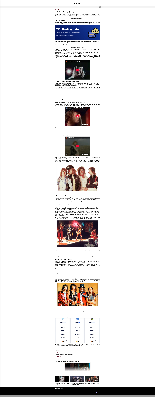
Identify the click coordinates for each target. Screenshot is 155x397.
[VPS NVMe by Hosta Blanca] (77, 32)
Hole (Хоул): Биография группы (92, 383)
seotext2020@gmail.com (59, 392)
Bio (55, 9)
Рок (57, 9)
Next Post (57, 350)
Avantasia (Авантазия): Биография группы (64, 354)
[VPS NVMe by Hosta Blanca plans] (77, 330)
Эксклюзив (60, 9)
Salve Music (77, 3)
